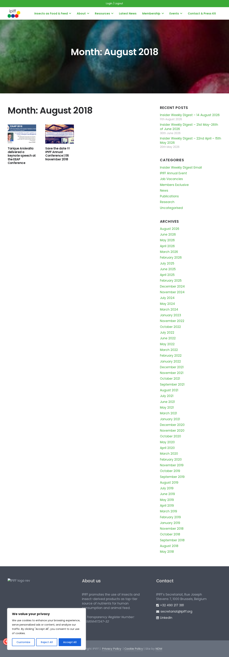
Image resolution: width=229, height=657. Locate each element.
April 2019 (167, 505)
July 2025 (167, 263)
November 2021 (171, 373)
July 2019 (167, 488)
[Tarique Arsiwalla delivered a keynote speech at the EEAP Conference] (22, 133)
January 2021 (170, 419)
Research (167, 202)
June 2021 (167, 402)
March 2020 (169, 453)
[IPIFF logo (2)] (14, 13)
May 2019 (167, 500)
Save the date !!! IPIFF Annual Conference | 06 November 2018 (57, 153)
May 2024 (167, 304)
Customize (23, 642)
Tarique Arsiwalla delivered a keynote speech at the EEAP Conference (22, 155)
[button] (70, 13)
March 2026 (169, 252)
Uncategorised (171, 208)
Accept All (70, 642)
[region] (46, 629)
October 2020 (170, 436)
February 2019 (170, 517)
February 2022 (171, 355)
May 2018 (167, 551)
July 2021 (166, 396)
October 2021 (170, 378)
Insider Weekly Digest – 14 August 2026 (190, 115)
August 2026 (169, 229)
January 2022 (170, 361)
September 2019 (172, 477)
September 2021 (172, 384)
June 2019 (167, 494)
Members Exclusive (174, 185)
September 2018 (172, 540)
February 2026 (171, 257)
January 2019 (170, 523)
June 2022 (168, 338)
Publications (169, 196)
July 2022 (167, 332)
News (164, 190)
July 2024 (167, 298)
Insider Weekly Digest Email (181, 167)
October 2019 (170, 471)
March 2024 (169, 309)
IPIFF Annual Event (173, 173)
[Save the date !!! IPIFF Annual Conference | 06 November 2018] (59, 133)
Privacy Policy (111, 649)
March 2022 (169, 350)
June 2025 (168, 269)
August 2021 (169, 390)
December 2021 (172, 367)
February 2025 (171, 280)
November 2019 (172, 465)
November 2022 (172, 321)
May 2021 (167, 407)
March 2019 (168, 511)
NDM (158, 649)
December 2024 (172, 286)
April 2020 (167, 448)
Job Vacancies (171, 179)
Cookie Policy (133, 649)
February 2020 (171, 459)
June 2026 (168, 234)
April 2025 (167, 275)
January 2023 (170, 315)
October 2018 (170, 534)
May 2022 (167, 344)
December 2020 (172, 425)
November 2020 (172, 430)
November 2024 (172, 292)
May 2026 (167, 240)
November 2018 (172, 528)
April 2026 (167, 246)
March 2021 (168, 413)
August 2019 (169, 482)
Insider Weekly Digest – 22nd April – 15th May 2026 (190, 140)
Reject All (47, 642)
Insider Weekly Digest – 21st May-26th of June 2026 (189, 127)
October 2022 (170, 327)
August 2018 (169, 546)
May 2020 (167, 442)
